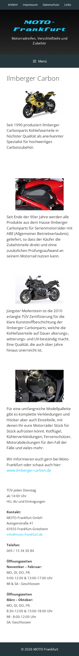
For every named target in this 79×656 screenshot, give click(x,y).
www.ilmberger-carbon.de (29, 470)
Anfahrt (13, 5)
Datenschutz (51, 5)
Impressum (30, 5)
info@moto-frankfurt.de (25, 534)
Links (67, 5)
